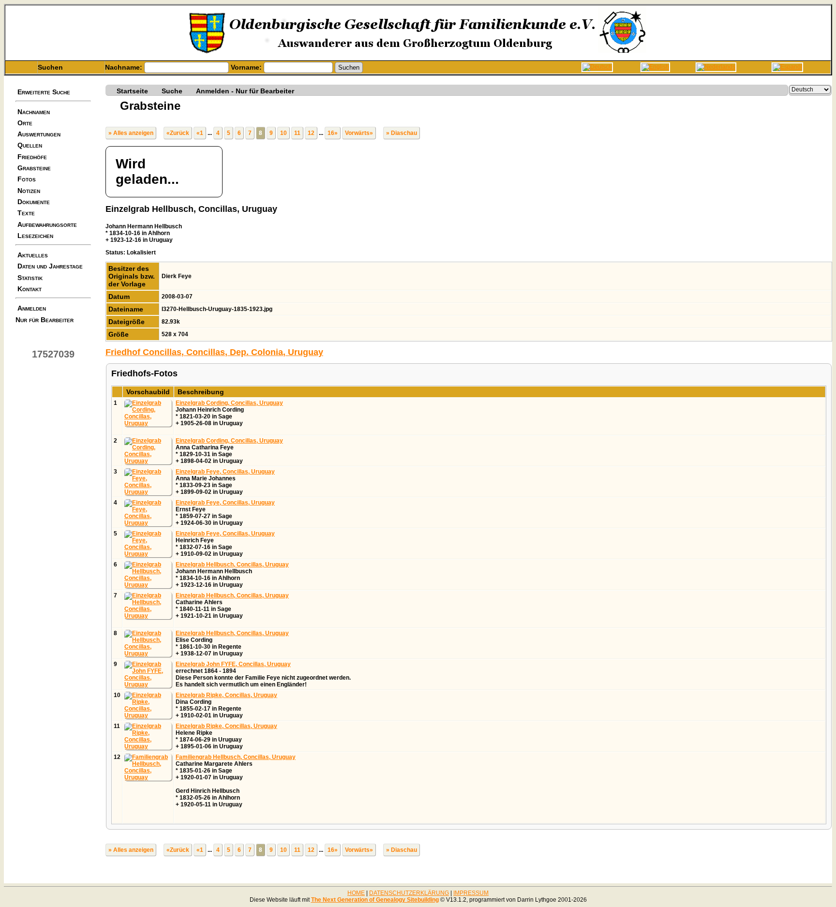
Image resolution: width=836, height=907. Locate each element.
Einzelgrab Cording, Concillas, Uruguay (229, 403)
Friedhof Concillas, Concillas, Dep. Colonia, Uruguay (214, 352)
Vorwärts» (359, 133)
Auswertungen (38, 134)
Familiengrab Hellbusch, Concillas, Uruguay (236, 757)
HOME (356, 893)
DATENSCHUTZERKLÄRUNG (409, 893)
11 (297, 133)
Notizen (28, 190)
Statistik (30, 278)
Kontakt (29, 289)
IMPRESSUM (471, 893)
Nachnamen (33, 112)
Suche (172, 90)
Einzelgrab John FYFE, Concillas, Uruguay (233, 664)
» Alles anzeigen (130, 133)
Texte (26, 213)
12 (311, 133)
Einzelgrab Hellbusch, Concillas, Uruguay (232, 564)
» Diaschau (401, 133)
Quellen (29, 145)
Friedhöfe (32, 157)
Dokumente (33, 202)
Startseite (132, 90)
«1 (199, 133)
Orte (24, 123)
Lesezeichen (35, 235)
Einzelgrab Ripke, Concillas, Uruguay (226, 695)
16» (333, 133)
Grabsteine (34, 168)
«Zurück (177, 133)
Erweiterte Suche (43, 92)
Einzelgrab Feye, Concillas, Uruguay (225, 471)
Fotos (26, 179)
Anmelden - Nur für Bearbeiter (245, 90)
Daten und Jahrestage (50, 266)
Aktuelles (32, 255)
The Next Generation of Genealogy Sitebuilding (375, 899)
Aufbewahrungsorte (47, 224)
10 (283, 133)
